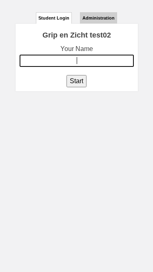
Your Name (76, 48)
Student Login (53, 17)
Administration (98, 17)
